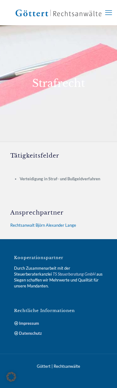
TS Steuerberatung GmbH (74, 274)
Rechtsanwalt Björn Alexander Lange (43, 225)
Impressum (29, 323)
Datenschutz (30, 333)
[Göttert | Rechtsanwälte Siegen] (58, 12)
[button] (11, 377)
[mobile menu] (108, 12)
